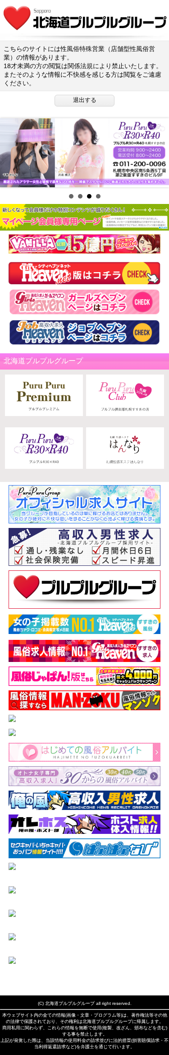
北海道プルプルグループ (70, 1003)
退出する (84, 100)
